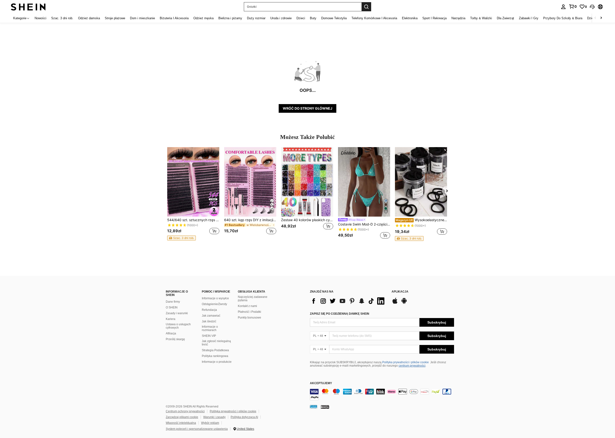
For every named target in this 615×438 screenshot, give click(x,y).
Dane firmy (173, 301)
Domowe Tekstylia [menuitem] (334, 18)
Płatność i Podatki (249, 311)
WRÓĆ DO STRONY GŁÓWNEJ (307, 108)
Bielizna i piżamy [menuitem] (230, 18)
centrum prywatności (412, 365)
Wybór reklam (210, 423)
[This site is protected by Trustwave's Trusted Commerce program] (313, 406)
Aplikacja (400, 291)
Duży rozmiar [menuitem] (256, 18)
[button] (592, 7)
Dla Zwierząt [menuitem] (505, 18)
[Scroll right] (601, 18)
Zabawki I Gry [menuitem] (528, 18)
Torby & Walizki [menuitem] (481, 18)
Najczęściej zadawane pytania (252, 298)
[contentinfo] (382, 394)
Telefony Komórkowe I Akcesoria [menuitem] (374, 18)
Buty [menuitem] (313, 18)
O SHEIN (172, 307)
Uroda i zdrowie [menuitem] (281, 18)
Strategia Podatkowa (215, 350)
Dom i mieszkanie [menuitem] (142, 18)
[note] (181, 238)
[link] (573, 6)
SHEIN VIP (209, 336)
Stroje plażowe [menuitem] (115, 18)
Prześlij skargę (175, 339)
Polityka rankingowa (215, 356)
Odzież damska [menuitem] (89, 18)
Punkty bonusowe (249, 317)
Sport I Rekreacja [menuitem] (434, 18)
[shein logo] (28, 6)
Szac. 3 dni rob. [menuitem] (62, 18)
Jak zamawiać (211, 315)
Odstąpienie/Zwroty (214, 304)
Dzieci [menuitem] (300, 18)
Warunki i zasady (214, 417)
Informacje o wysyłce (215, 298)
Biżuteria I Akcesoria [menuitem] (174, 18)
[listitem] (193, 193)
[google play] (404, 303)
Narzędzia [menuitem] (458, 18)
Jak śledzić (209, 321)
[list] (348, 301)
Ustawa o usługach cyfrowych (178, 326)
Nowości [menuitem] (40, 18)
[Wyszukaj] (366, 6)
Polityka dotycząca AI (244, 417)
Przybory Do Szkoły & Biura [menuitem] (562, 18)
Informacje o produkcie (217, 361)
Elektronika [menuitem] (410, 18)
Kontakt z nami (247, 306)
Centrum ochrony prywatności (185, 411)
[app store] (395, 303)
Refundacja (209, 310)
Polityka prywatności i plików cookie (405, 362)
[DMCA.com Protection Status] (325, 406)
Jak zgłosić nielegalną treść (216, 342)
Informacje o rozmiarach (210, 328)
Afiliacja (171, 333)
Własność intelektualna (181, 423)
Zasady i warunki (177, 313)
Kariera (170, 319)
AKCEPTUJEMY (321, 383)
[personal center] (563, 7)
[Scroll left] (595, 18)
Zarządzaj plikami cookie (182, 417)
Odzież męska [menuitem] (203, 18)
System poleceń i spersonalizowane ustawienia (197, 429)
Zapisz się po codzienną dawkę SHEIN (339, 313)
